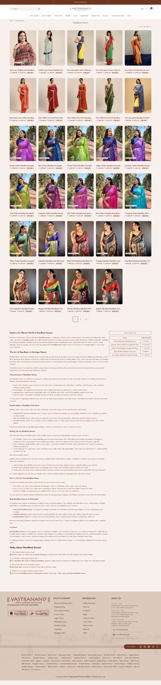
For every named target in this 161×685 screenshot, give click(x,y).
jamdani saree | (53, 658)
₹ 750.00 (146, 341)
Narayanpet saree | (65, 655)
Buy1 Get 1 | (106, 658)
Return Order (88, 625)
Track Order (87, 622)
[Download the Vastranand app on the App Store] (17, 613)
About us (86, 607)
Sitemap (86, 629)
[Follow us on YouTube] (153, 647)
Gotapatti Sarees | (52, 664)
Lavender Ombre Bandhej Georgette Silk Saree (125, 345)
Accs (75, 16)
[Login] (146, 9)
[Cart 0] (150, 9)
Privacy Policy (59, 614)
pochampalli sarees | (79, 655)
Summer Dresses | (90, 661)
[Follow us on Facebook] (140, 647)
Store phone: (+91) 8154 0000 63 (120, 616)
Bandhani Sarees (19, 20)
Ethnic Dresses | (78, 661)
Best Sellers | (117, 658)
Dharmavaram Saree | (95, 655)
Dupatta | (38, 661)
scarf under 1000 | (28, 661)
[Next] (85, 319)
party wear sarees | (83, 667)
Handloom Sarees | (133, 664)
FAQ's (85, 633)
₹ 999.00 (146, 352)
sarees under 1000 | (110, 667)
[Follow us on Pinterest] (149, 647)
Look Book (58, 629)
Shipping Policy (59, 607)
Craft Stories (46, 16)
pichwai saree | (122, 655)
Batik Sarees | (135, 661)
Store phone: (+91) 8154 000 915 (120, 625)
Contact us (87, 610)
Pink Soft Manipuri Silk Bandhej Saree (125, 341)
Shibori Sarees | (53, 667)
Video (129, 16)
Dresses (68, 16)
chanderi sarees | (40, 655)
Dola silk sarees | (109, 655)
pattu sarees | (26, 658)
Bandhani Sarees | (27, 667)
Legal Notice (59, 618)
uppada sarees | (134, 655)
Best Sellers (34, 16)
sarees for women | (125, 667)
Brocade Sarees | (84, 664)
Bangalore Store (118, 16)
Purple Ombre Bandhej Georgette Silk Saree (125, 348)
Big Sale (106, 16)
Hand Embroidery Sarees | (68, 664)
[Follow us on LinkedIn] (157, 647)
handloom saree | (80, 658)
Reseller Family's (60, 625)
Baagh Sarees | (113, 661)
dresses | (62, 667)
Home (11, 20)
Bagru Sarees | (124, 661)
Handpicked (84, 16)
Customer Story (88, 618)
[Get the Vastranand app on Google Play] (39, 613)
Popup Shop (58, 16)
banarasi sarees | (27, 655)
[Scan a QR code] (39, 9)
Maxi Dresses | (55, 661)
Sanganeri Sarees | (38, 664)
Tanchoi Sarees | (120, 664)
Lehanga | (46, 661)
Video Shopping (89, 603)
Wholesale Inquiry (60, 622)
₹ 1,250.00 (146, 345)
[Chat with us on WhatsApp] (142, 9)
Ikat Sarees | (96, 664)
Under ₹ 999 (95, 16)
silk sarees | (26, 670)
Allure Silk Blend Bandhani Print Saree (125, 352)
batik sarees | (52, 655)
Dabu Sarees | (26, 664)
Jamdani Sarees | (107, 664)
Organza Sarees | (94, 658)
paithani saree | (66, 658)
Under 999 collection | (132, 658)
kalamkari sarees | (39, 658)
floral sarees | (35, 670)
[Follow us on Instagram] (145, 647)
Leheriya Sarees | (40, 667)
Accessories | (71, 667)
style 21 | (136, 667)
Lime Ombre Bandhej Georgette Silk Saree (124, 355)
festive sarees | (97, 667)
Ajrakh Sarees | (102, 661)
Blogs (85, 614)
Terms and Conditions (62, 610)
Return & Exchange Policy (63, 603)
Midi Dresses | (66, 661)
